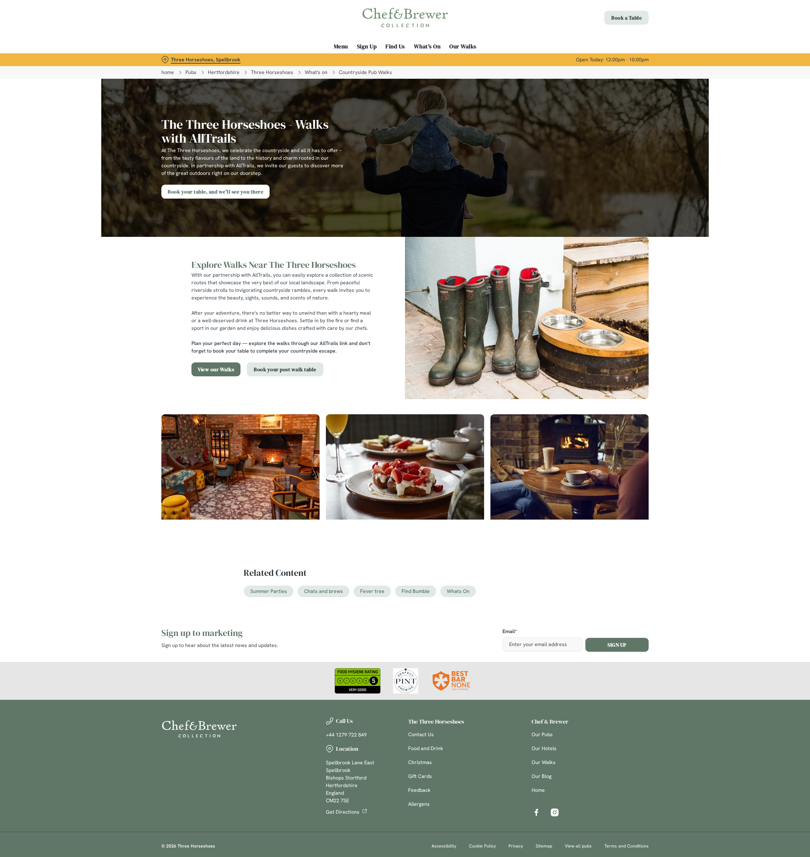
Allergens (419, 804)
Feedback (419, 790)
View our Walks (216, 369)
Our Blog (541, 776)
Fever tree (372, 591)
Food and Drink (425, 748)
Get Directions (342, 812)
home (167, 72)
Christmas (420, 762)
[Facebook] (536, 812)
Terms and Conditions (626, 846)
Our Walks (544, 762)
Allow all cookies (613, 16)
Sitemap (544, 846)
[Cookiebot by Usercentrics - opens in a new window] (185, 59)
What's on (316, 72)
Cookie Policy (482, 846)
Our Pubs (542, 734)
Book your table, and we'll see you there (215, 191)
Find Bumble (416, 591)
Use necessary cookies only (613, 37)
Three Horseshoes (272, 72)
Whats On (458, 591)
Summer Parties (268, 591)
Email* (509, 632)
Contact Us (421, 734)
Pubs (190, 72)
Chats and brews (323, 591)
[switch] (326, 58)
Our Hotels (544, 748)
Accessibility (444, 846)
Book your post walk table (285, 369)
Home (538, 790)
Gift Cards (420, 776)
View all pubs (578, 846)
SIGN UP (617, 644)
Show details (473, 58)
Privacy (515, 846)
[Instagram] (554, 812)
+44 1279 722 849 (346, 734)
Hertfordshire (224, 72)
